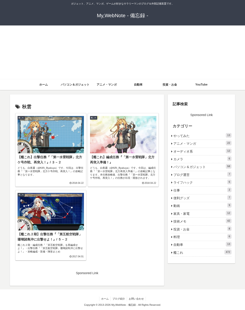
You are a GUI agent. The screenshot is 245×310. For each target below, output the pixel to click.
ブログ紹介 (118, 298)
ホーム (105, 298)
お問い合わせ (136, 298)
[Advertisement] (122, 52)
